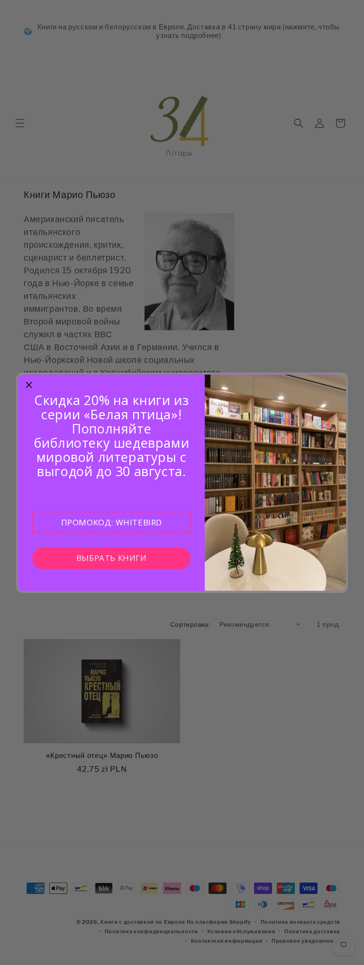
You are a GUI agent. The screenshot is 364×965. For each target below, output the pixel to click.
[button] (111, 522)
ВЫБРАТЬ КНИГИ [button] (111, 557)
